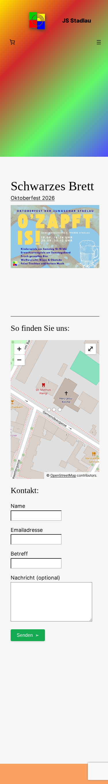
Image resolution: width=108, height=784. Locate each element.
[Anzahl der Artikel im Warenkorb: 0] (12, 42)
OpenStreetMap (63, 475)
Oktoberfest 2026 (33, 198)
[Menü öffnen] (98, 42)
